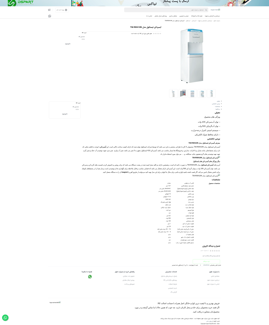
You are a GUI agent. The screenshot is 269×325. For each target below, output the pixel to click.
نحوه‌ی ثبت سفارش (128, 276)
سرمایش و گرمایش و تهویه (212, 16)
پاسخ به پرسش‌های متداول (169, 276)
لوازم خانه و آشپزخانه (196, 16)
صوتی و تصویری (184, 16)
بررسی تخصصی (216, 104)
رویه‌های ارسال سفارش (161, 16)
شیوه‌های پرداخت (129, 284)
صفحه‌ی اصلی (215, 276)
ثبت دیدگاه (206, 261)
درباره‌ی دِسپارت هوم (213, 280)
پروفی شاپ (209, 321)
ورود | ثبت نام (60, 10)
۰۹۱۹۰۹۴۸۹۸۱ (206, 265)
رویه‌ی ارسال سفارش (128, 280)
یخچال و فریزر (173, 16)
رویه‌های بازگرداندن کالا (170, 280)
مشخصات (217, 106)
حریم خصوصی (172, 288)
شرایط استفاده (173, 284)
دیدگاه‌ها (218, 109)
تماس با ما (149, 16)
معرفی (218, 101)
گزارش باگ (173, 292)
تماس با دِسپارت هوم (213, 284)
